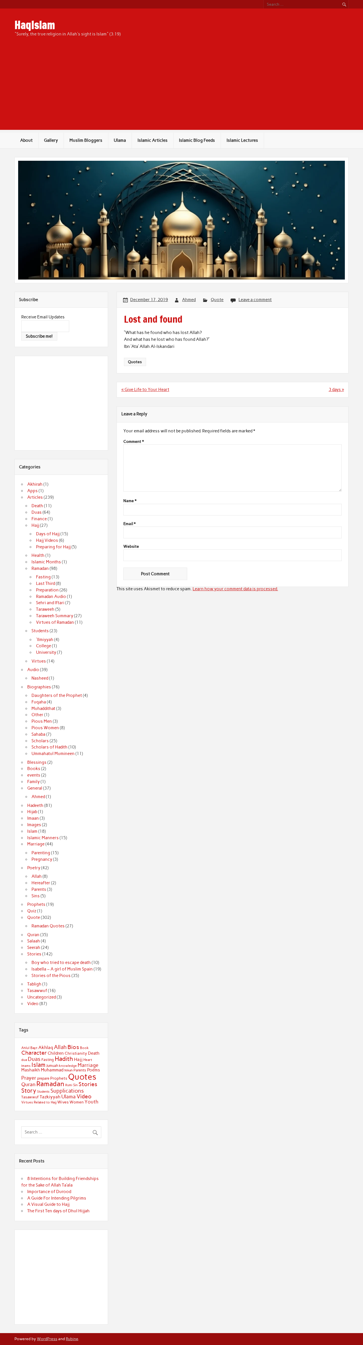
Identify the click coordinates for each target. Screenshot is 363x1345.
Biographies (39, 687)
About (26, 140)
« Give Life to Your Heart (145, 389)
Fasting (43, 577)
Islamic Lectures (242, 140)
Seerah (33, 947)
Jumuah (52, 1065)
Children (56, 1053)
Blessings (37, 762)
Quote (217, 299)
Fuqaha (38, 702)
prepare (43, 1078)
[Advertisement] (181, 90)
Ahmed (189, 299)
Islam (32, 831)
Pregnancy (41, 859)
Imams (26, 1066)
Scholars (40, 740)
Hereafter (40, 882)
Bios (73, 1047)
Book (84, 1048)
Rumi (68, 1085)
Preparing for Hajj (53, 546)
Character (34, 1052)
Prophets (36, 904)
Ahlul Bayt (29, 1048)
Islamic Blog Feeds (197, 140)
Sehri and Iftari (50, 602)
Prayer (28, 1078)
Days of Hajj (48, 533)
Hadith (64, 1059)
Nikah (68, 1070)
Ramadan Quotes (48, 926)
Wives (63, 1102)
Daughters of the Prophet (56, 695)
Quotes (135, 361)
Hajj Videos (47, 540)
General (34, 788)
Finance (39, 518)
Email (129, 524)
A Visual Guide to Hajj (48, 1204)
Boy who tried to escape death (61, 962)
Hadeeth (35, 805)
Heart (87, 1060)
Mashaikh (30, 1070)
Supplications (67, 1091)
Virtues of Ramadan (55, 622)
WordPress (47, 1338)
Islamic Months (46, 561)
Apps (32, 490)
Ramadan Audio (51, 596)
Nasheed (39, 678)
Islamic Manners (43, 837)
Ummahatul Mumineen (53, 753)
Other (37, 714)
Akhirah (35, 484)
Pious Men (41, 721)
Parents (38, 889)
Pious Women (45, 727)
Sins (35, 895)
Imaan (33, 818)
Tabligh (34, 984)
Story (28, 1090)
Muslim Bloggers (85, 140)
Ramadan (40, 568)
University (46, 652)
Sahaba (38, 734)
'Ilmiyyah (44, 639)
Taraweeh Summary (54, 615)
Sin (75, 1085)
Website (131, 547)
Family (33, 781)
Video (33, 1003)
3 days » (336, 389)
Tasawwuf (37, 990)
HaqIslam (34, 25)
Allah (36, 876)
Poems (93, 1070)
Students (40, 630)
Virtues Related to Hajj (38, 1102)
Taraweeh (45, 609)
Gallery (51, 140)
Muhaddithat (43, 708)
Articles (35, 497)
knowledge (68, 1066)
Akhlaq (45, 1047)
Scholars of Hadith (49, 747)
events (33, 775)
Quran (33, 934)
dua (24, 1060)
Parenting (40, 852)
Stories (34, 954)
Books (33, 768)
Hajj (35, 525)
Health (38, 555)
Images (34, 824)
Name (129, 501)
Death (37, 505)
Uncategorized (41, 997)
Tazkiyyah (50, 1096)
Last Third (45, 583)
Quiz (31, 910)
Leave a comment (255, 299)
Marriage (36, 844)
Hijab (32, 811)
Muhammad (52, 1070)
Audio (33, 669)
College (43, 645)
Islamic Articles (153, 140)
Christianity (76, 1053)
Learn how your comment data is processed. (235, 588)
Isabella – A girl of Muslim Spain (62, 969)
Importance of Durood (49, 1191)
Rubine (72, 1338)
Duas (36, 512)
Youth (91, 1102)
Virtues (38, 661)
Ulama (120, 140)
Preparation (47, 590)
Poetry (33, 867)
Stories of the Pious (51, 975)
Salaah (33, 941)
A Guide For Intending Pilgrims (56, 1198)
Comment (133, 442)
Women (76, 1102)
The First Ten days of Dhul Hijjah (58, 1210)
